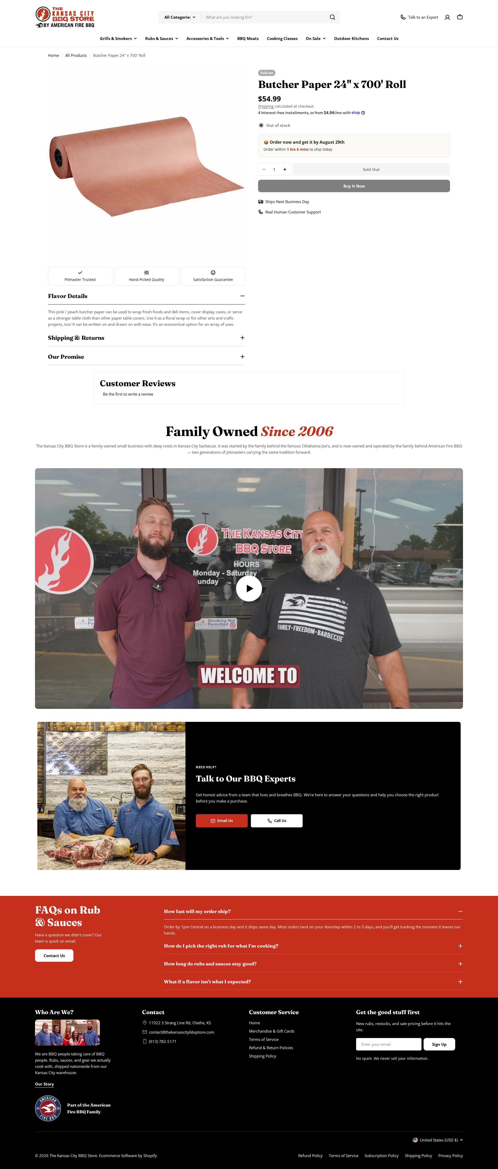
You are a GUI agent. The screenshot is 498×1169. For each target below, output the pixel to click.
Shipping (266, 106)
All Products (76, 55)
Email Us (225, 820)
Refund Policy (310, 1155)
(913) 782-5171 (163, 1041)
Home (53, 55)
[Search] (332, 17)
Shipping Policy (418, 1155)
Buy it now (354, 186)
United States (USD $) (439, 1140)
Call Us (280, 820)
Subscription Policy (382, 1155)
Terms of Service (343, 1155)
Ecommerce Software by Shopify (128, 1155)
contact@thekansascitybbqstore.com (181, 1032)
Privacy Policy (450, 1155)
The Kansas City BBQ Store (73, 1155)
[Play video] (249, 588)
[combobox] (249, 17)
